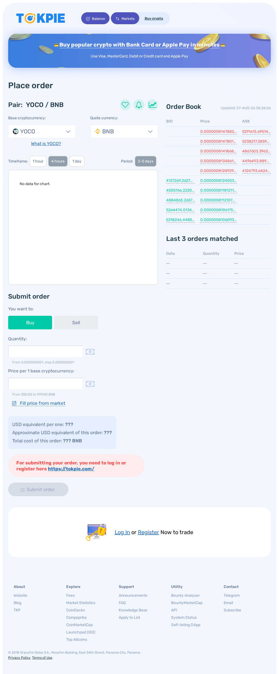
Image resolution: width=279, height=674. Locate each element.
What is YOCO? (46, 143)
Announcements (133, 595)
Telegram (232, 595)
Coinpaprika (76, 617)
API (174, 610)
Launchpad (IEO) (80, 632)
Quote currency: (104, 118)
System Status (184, 617)
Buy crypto (154, 18)
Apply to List (129, 617)
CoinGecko (75, 610)
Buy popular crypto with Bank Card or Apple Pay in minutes (139, 44)
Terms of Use (42, 658)
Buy (30, 322)
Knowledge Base (133, 610)
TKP (17, 610)
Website (20, 595)
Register (148, 532)
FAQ (122, 603)
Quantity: (17, 338)
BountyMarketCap (186, 603)
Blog (17, 603)
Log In (122, 532)
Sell (76, 322)
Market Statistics (80, 603)
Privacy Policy (19, 658)
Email (228, 603)
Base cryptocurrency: (27, 118)
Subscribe (232, 610)
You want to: (21, 308)
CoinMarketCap (79, 625)
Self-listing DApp (185, 625)
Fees (70, 595)
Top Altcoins (76, 639)
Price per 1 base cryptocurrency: (41, 370)
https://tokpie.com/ (71, 468)
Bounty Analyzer (185, 595)
